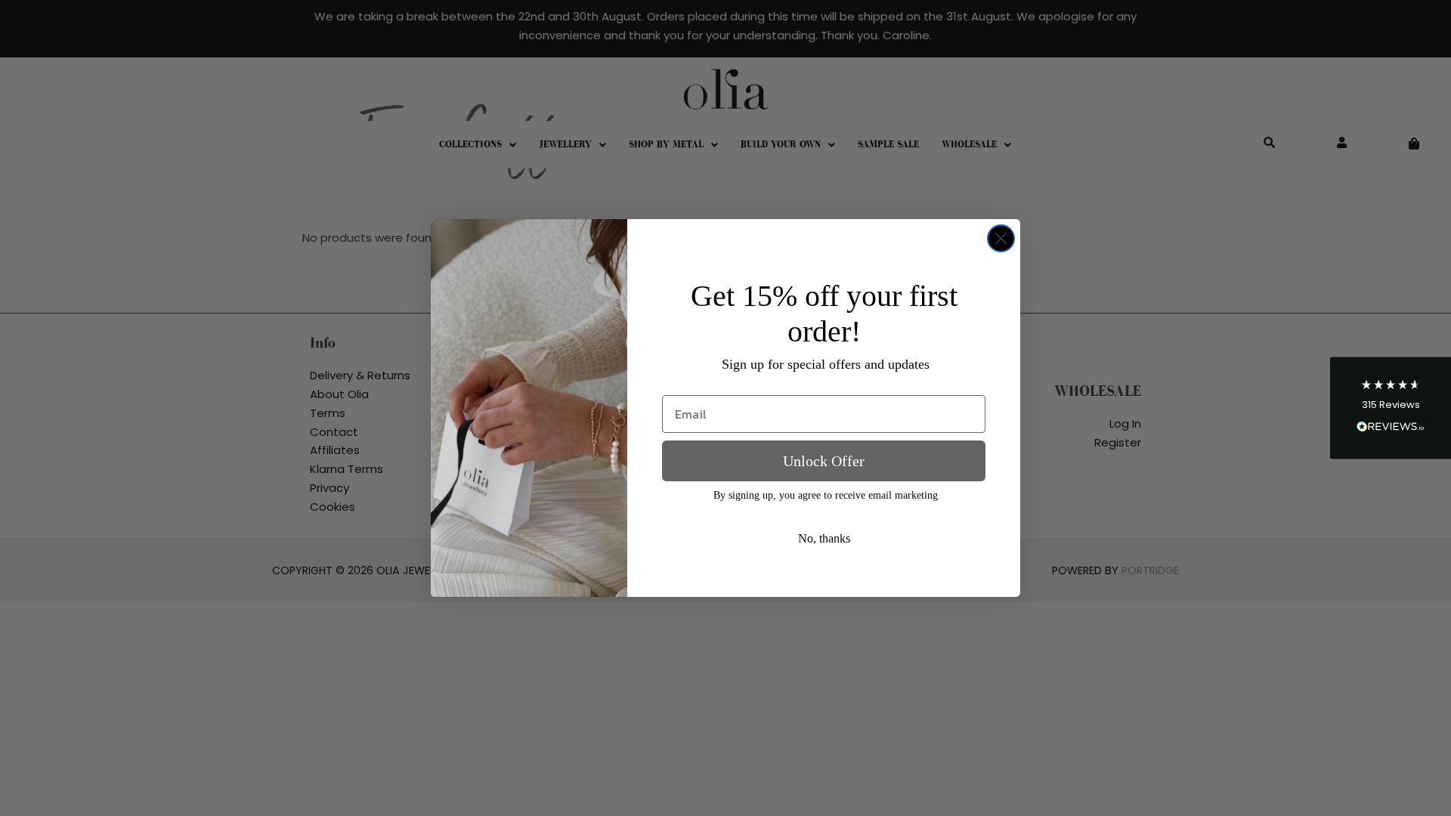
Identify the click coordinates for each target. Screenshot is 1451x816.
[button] (1390, 408)
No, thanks (824, 538)
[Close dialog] (1001, 238)
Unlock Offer (824, 461)
